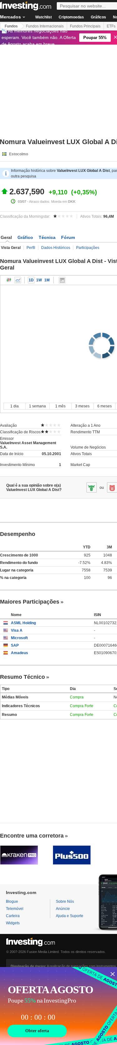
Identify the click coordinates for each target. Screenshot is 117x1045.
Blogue (12, 901)
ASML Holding (23, 623)
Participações (87, 247)
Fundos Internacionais (45, 26)
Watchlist (43, 17)
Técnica (47, 237)
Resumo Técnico (22, 677)
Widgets (13, 923)
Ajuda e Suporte (69, 916)
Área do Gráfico (17, 280)
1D (31, 280)
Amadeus (19, 653)
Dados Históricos (55, 247)
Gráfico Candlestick (9, 280)
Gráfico (25, 237)
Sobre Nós (65, 901)
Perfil (31, 247)
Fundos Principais (85, 26)
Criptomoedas (71, 17)
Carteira (13, 916)
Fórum (68, 237)
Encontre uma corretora (32, 836)
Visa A (16, 630)
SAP (15, 645)
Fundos (11, 26)
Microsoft (19, 638)
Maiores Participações (29, 602)
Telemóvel (14, 908)
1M (47, 280)
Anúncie (63, 908)
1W (39, 280)
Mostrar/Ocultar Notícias (62, 280)
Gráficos (98, 17)
